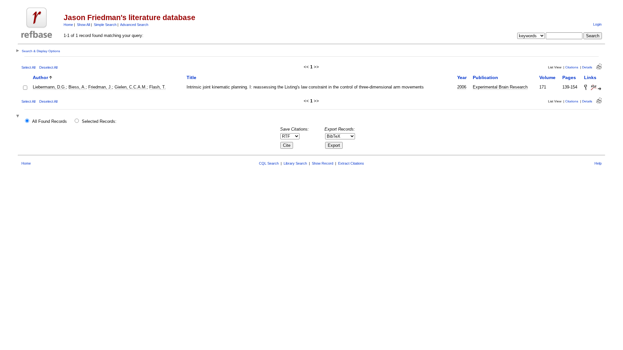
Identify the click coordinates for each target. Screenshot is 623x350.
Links (590, 77)
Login (597, 24)
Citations (571, 67)
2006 (461, 87)
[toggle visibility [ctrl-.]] (18, 116)
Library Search (295, 163)
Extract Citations (351, 163)
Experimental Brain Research (500, 87)
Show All (83, 25)
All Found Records (49, 121)
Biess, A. (77, 87)
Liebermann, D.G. (49, 87)
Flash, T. (157, 87)
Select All (28, 67)
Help (598, 163)
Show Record (322, 163)
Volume (547, 77)
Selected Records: (99, 121)
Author (40, 77)
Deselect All (48, 67)
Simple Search (105, 25)
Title (191, 77)
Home (68, 25)
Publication (485, 77)
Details (587, 67)
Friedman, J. (100, 87)
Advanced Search (134, 25)
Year (462, 77)
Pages (569, 77)
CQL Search (269, 163)
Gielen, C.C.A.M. (131, 87)
